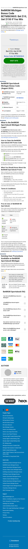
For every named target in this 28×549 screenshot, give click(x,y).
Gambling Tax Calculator (8, 503)
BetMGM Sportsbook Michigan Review (12, 462)
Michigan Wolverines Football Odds (11, 445)
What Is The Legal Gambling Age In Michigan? (13, 508)
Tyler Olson (9, 22)
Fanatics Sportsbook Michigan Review (12, 476)
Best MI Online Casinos (8, 422)
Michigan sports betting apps (12, 118)
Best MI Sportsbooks (8, 415)
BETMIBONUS (20, 98)
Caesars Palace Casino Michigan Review (12, 469)
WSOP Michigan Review (8, 490)
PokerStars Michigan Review (9, 488)
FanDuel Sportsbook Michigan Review (12, 481)
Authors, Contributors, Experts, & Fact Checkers (14, 499)
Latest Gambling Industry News (10, 505)
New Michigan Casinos (8, 427)
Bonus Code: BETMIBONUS (14, 56)
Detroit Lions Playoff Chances (10, 434)
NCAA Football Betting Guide (9, 450)
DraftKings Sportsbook (17, 251)
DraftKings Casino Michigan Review (11, 474)
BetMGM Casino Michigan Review (11, 465)
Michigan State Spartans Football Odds (12, 447)
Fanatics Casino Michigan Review (11, 478)
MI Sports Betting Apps (8, 418)
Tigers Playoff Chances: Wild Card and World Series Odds (13, 453)
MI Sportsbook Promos (8, 420)
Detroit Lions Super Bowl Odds (10, 431)
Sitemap (5, 515)
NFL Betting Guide (7, 443)
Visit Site (14, 61)
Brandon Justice (18, 23)
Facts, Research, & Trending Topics (11, 501)
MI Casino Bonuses (7, 425)
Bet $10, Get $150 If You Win (13, 52)
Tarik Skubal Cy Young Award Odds (11, 456)
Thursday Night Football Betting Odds (12, 436)
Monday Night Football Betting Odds (11, 441)
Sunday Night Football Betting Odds (11, 438)
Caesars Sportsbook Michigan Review (12, 467)
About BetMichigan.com (8, 496)
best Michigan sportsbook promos (9, 137)
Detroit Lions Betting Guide (9, 429)
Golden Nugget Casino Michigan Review (12, 485)
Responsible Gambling (8, 510)
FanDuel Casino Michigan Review (10, 483)
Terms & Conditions (7, 517)
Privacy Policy (6, 512)
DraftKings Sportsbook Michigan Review (12, 472)
